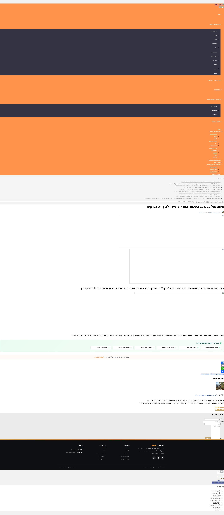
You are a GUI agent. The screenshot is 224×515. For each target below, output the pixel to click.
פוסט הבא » (219, 409)
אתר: (222, 424)
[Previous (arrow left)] (223, 478)
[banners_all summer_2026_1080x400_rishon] (171, 247)
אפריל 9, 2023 (213, 212)
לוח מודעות (126, 453)
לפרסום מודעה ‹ (99, 357)
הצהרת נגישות (102, 459)
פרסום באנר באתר (125, 456)
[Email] (112, 365)
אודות (104, 450)
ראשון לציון (213, 374)
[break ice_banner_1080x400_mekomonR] (177, 283)
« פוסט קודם (219, 407)
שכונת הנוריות (205, 374)
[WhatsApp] (112, 368)
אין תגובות (201, 212)
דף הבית (127, 450)
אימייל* (222, 422)
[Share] (112, 371)
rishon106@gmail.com (72, 452)
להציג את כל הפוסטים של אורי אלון (206, 395)
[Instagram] (158, 458)
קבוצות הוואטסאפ (125, 459)
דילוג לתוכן (220, 480)
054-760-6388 (75, 449)
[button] (218, 483)
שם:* (222, 419)
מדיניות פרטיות (102, 456)
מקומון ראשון (220, 374)
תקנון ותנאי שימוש (101, 453)
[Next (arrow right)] (221, 478)
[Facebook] (112, 363)
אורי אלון (219, 212)
